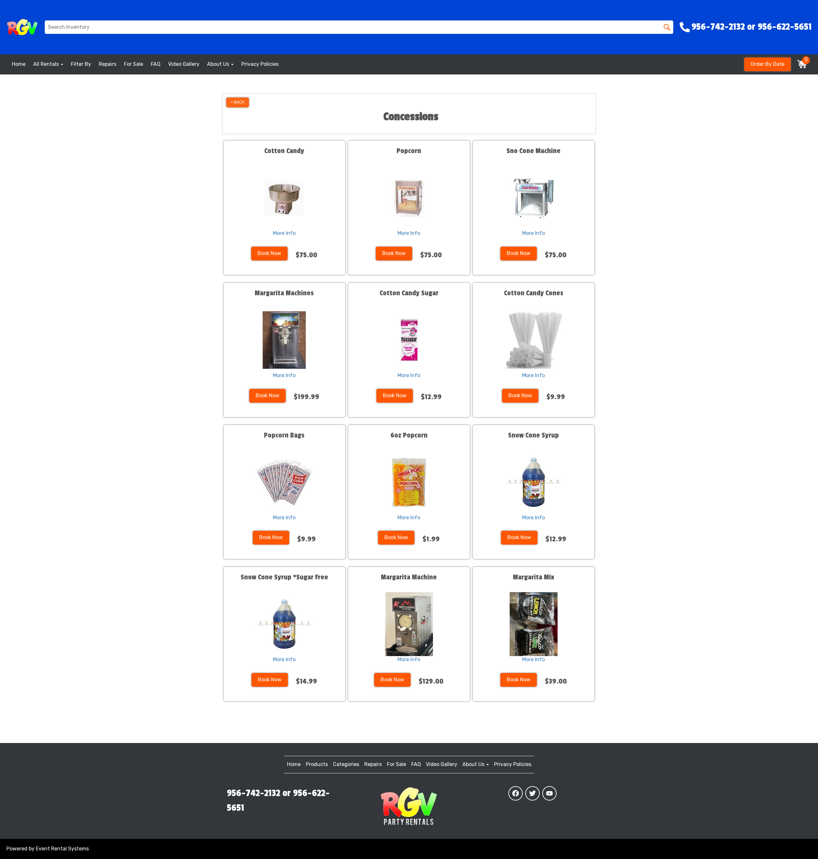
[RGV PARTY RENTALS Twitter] (532, 793)
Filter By (81, 64)
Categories (346, 764)
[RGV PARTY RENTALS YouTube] (549, 793)
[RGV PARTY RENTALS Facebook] (515, 793)
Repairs (107, 64)
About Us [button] (218, 64)
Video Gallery (183, 64)
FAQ (155, 64)
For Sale (133, 64)
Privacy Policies (260, 64)
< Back (237, 102)
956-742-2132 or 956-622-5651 (278, 800)
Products (317, 764)
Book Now (269, 253)
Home (19, 64)
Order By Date (767, 64)
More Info (284, 233)
